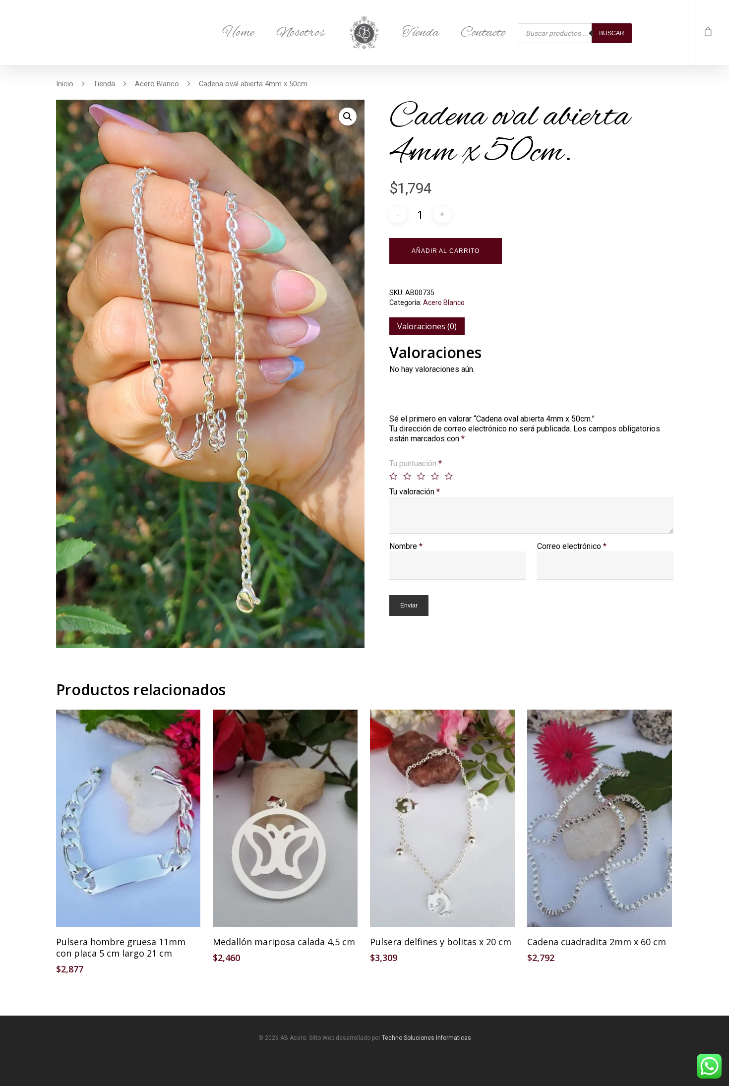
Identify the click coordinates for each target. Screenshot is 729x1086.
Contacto (483, 32)
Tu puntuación (415, 463)
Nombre (406, 546)
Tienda (420, 32)
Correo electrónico (572, 546)
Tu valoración (414, 491)
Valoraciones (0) (427, 326)
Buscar (611, 33)
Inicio (64, 83)
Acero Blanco (157, 83)
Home (238, 32)
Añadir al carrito (446, 250)
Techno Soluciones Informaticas (426, 1037)
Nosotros (300, 32)
